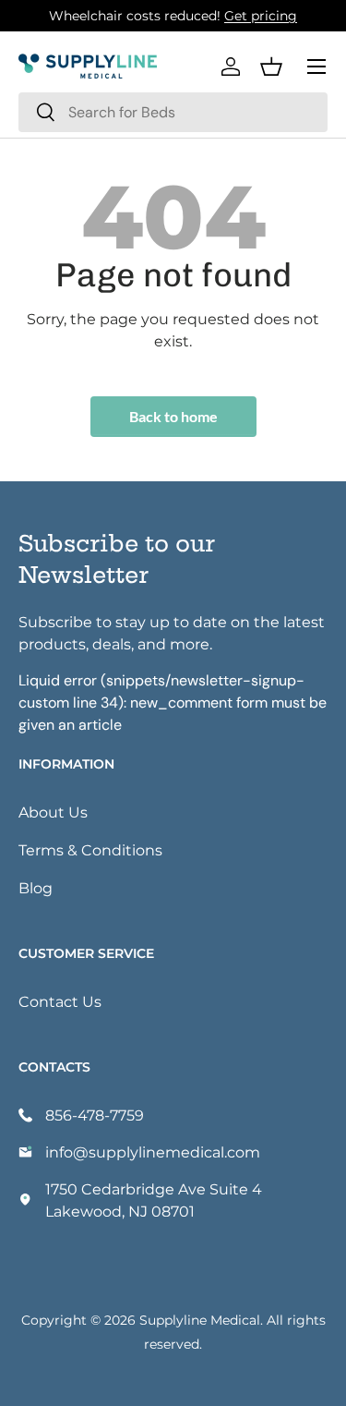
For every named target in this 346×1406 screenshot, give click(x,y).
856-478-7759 (94, 1114)
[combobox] (173, 112)
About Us (53, 811)
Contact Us (59, 1001)
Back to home (173, 416)
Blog (35, 887)
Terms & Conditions (90, 849)
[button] (271, 66)
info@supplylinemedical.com (152, 1151)
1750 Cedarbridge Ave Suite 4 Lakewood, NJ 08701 (153, 1199)
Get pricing (260, 15)
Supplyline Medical (199, 1319)
